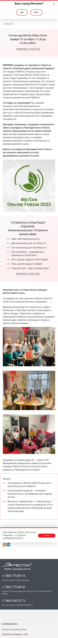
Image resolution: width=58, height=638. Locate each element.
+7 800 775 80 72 (13, 576)
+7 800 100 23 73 (13, 601)
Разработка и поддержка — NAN (15, 634)
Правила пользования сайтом (14, 630)
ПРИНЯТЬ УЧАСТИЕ (28, 49)
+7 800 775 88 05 (13, 587)
